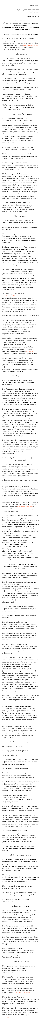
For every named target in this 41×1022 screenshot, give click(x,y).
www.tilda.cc (30, 351)
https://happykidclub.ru (10, 296)
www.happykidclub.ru (30, 45)
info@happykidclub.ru (25, 507)
